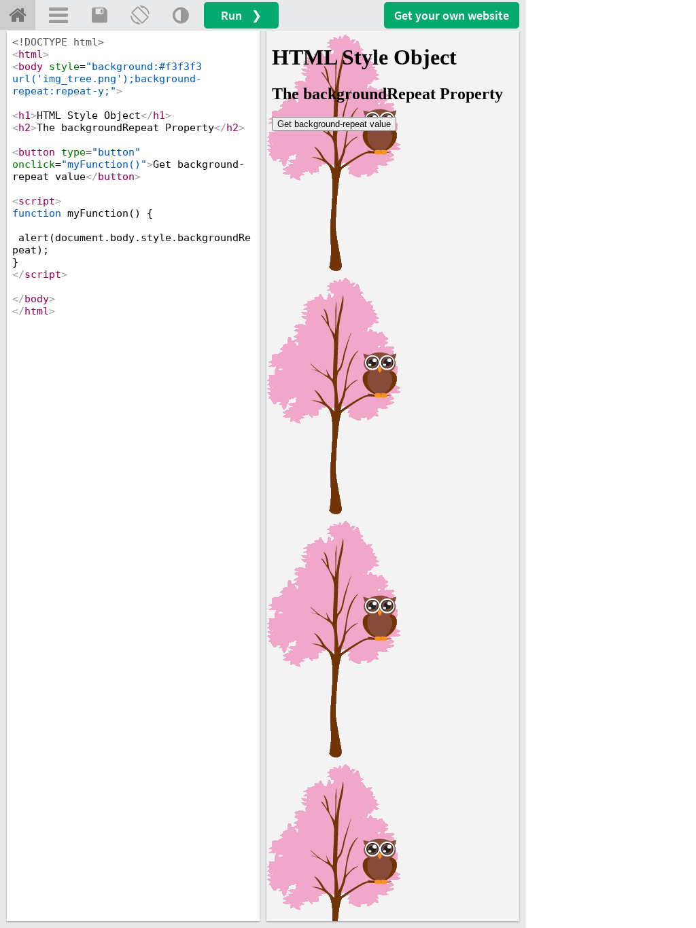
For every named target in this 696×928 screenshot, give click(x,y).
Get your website (451, 15)
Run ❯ (241, 15)
